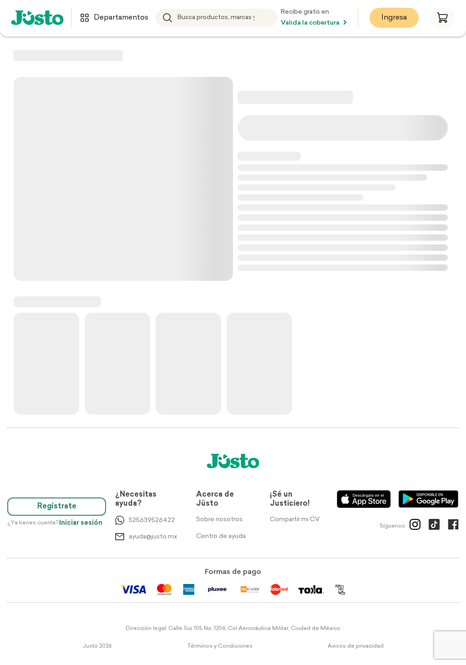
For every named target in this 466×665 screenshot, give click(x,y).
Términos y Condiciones (220, 646)
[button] (442, 17)
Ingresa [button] (394, 17)
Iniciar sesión (80, 523)
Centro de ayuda (221, 536)
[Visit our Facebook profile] (453, 526)
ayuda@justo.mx (153, 536)
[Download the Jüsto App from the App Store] (364, 499)
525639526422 (152, 520)
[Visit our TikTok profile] (434, 526)
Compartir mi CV (294, 519)
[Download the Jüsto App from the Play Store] (428, 499)
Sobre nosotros (219, 519)
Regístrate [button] (56, 506)
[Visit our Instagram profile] (415, 526)
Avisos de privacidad (356, 646)
